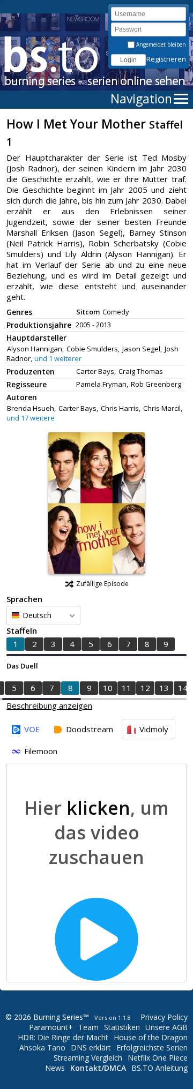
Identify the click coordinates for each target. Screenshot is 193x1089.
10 (108, 687)
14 (183, 687)
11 (126, 687)
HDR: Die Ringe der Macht (63, 1037)
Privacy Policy (164, 1017)
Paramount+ (51, 1027)
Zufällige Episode (102, 583)
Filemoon (40, 751)
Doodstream (89, 729)
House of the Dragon (151, 1037)
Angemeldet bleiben (160, 44)
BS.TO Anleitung (159, 1068)
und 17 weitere (30, 418)
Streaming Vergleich (88, 1058)
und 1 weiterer (57, 358)
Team (88, 1027)
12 (145, 687)
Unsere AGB (166, 1027)
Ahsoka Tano (42, 1047)
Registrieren (166, 59)
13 (164, 687)
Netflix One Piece (158, 1058)
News (55, 1068)
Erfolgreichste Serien (152, 1047)
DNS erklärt (91, 1047)
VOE (32, 729)
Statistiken (122, 1027)
